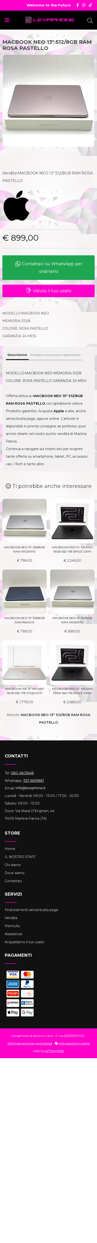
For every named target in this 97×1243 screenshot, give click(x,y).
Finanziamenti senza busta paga (31, 910)
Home (10, 849)
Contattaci (13, 881)
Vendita (11, 918)
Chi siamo (13, 865)
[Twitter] (90, 5)
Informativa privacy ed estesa (30, 1043)
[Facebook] (78, 5)
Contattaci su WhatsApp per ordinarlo (51, 267)
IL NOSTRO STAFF (20, 857)
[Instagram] (83, 5)
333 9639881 (33, 781)
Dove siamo (14, 873)
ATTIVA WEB (54, 1051)
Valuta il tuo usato (51, 290)
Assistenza (13, 934)
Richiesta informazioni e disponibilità (55, 355)
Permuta (12, 926)
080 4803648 (22, 773)
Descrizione (17, 355)
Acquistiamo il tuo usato (24, 942)
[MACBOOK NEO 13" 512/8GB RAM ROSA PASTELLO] (48, 102)
